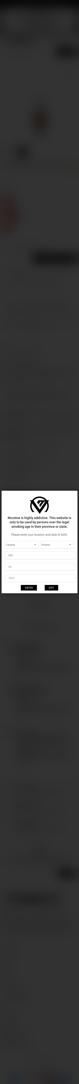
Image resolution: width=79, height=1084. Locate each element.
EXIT (51, 587)
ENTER (29, 587)
